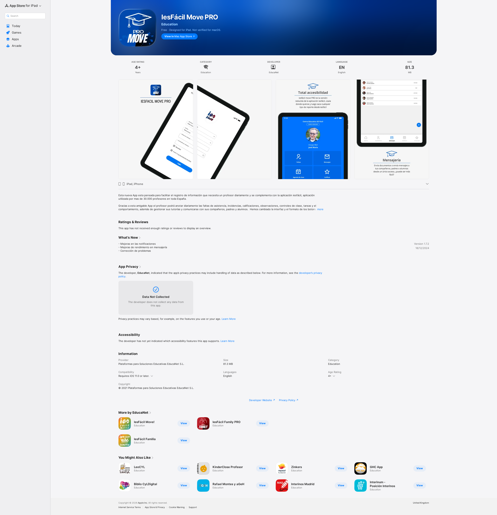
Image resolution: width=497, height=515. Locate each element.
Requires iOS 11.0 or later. (133, 375)
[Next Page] (433, 129)
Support (193, 507)
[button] (25, 26)
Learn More (229, 318)
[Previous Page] (114, 129)
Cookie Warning (177, 507)
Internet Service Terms (129, 507)
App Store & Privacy (155, 507)
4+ (329, 375)
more (320, 209)
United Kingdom (421, 503)
